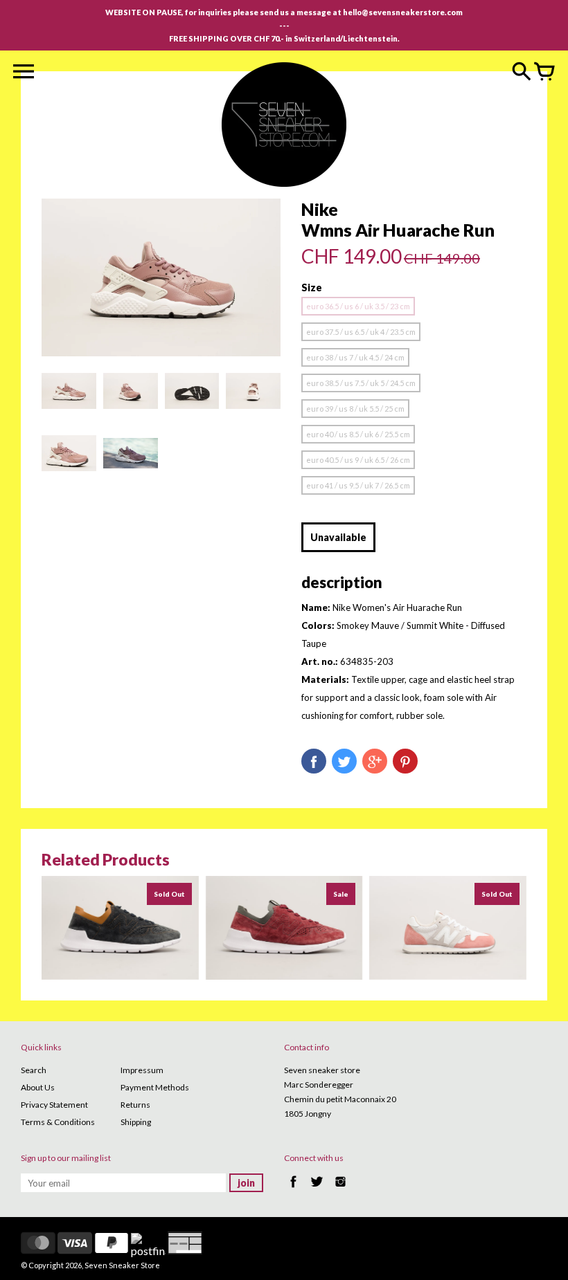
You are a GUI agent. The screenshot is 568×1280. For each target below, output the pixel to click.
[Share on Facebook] (313, 761)
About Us (38, 1087)
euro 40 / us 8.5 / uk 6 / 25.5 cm (358, 434)
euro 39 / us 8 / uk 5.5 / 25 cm (355, 408)
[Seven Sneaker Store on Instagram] (340, 1189)
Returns (135, 1104)
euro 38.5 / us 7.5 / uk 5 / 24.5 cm (361, 382)
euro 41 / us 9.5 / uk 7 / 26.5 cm (358, 485)
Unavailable (338, 537)
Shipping (136, 1122)
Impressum (142, 1070)
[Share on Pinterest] (405, 761)
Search (33, 1070)
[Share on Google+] (374, 761)
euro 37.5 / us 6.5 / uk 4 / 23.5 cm (361, 331)
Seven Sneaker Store (122, 1265)
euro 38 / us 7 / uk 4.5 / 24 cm (355, 357)
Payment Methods (155, 1087)
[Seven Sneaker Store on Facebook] (293, 1189)
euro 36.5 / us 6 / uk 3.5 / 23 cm (358, 306)
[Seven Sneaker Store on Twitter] (317, 1189)
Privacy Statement (54, 1104)
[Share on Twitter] (344, 761)
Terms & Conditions (58, 1122)
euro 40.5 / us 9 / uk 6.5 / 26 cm (358, 459)
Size (311, 287)
